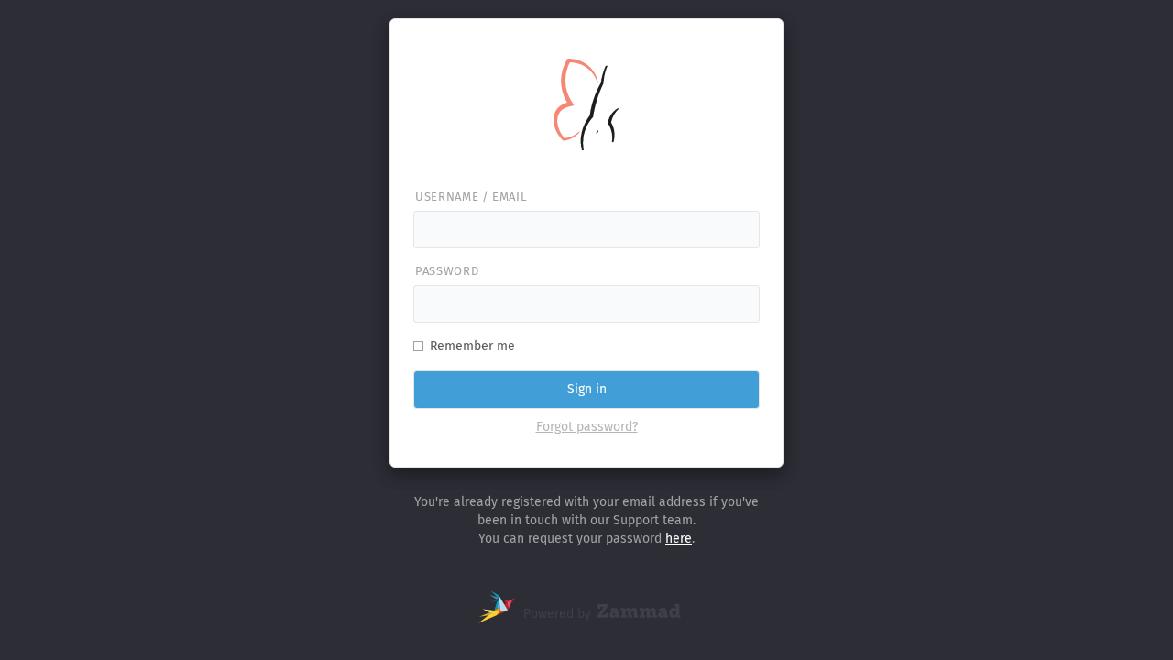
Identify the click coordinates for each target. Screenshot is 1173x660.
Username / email (470, 197)
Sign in (587, 389)
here (678, 538)
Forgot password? (587, 426)
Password (446, 271)
